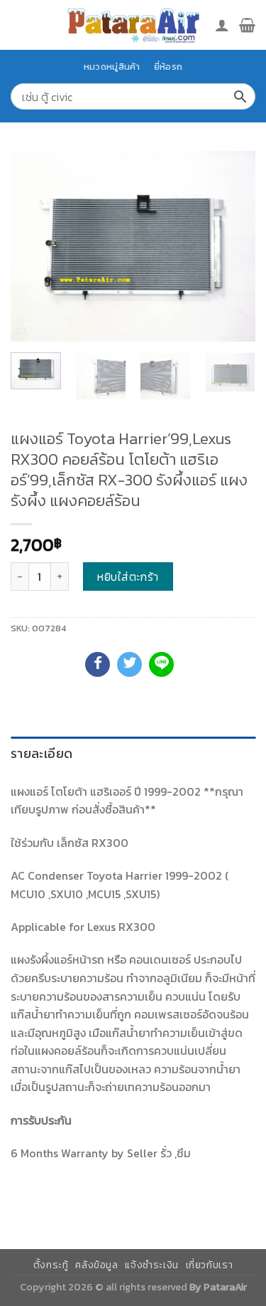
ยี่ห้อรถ (168, 66)
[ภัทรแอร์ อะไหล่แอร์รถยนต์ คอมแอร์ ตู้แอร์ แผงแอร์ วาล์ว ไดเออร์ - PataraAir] (133, 24)
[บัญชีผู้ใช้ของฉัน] (222, 25)
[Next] (232, 246)
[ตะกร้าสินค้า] (247, 25)
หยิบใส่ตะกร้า (128, 576)
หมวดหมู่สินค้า (112, 66)
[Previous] (33, 246)
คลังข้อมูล (96, 1265)
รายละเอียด (41, 753)
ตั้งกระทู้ (51, 1265)
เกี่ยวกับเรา (209, 1265)
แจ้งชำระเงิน (152, 1265)
